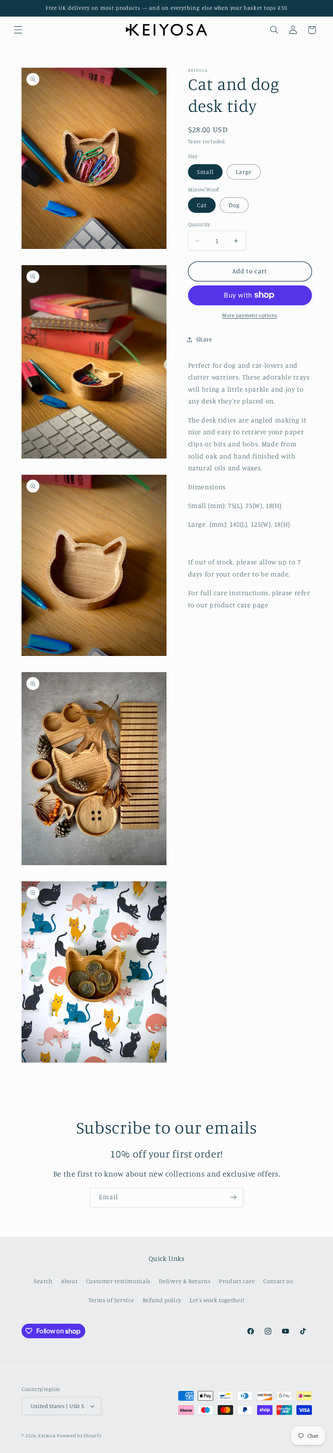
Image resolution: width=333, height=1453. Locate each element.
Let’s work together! (217, 1300)
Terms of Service (111, 1300)
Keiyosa (46, 1435)
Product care (237, 1280)
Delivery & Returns (184, 1280)
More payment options (249, 315)
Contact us (278, 1280)
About (69, 1280)
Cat (202, 204)
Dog (234, 204)
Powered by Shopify (79, 1435)
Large (244, 171)
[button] (18, 30)
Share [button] (204, 339)
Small (205, 171)
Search (43, 1280)
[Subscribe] (233, 1197)
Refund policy (162, 1300)
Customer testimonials (118, 1280)
